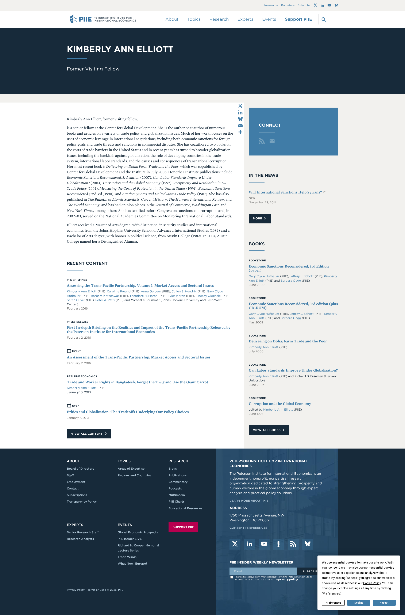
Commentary (178, 482)
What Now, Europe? (132, 563)
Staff (70, 475)
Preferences (333, 602)
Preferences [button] (331, 593)
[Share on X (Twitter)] (240, 106)
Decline (358, 602)
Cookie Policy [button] (372, 583)
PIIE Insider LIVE (130, 539)
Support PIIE (298, 19)
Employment (76, 482)
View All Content (87, 433)
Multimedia (177, 495)
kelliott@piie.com (272, 141)
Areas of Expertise (131, 468)
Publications (178, 475)
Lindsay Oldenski (208, 295)
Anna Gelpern (151, 291)
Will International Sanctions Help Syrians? (286, 192)
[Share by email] (240, 125)
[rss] (293, 544)
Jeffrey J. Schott (302, 276)
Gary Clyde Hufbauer (264, 276)
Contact (73, 488)
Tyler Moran (177, 295)
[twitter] (235, 544)
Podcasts (175, 488)
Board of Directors (80, 468)
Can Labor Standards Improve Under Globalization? (293, 370)
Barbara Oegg (291, 280)
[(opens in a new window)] (315, 5)
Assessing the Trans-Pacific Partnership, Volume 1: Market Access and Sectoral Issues (140, 285)
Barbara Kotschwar (105, 295)
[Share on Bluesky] (240, 119)
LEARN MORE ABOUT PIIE (249, 500)
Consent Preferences (248, 527)
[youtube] (264, 544)
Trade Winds (127, 557)
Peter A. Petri (105, 300)
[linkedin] (249, 544)
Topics (124, 461)
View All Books (267, 430)
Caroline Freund (119, 291)
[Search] (323, 19)
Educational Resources (185, 508)
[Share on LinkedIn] (240, 112)
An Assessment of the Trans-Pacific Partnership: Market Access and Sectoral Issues (139, 357)
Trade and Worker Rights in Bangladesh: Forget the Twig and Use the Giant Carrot (137, 382)
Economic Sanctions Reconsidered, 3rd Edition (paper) (289, 268)
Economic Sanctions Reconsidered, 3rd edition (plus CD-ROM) (293, 305)
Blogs (173, 468)
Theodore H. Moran (144, 295)
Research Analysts (80, 539)
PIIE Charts (177, 501)
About (73, 461)
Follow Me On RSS (262, 141)
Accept (384, 602)
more (258, 218)
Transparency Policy (82, 501)
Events (269, 19)
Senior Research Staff (83, 532)
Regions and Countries (134, 475)
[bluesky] (307, 544)
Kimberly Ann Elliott (82, 291)
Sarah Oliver (76, 300)
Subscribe (304, 5)
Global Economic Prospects (138, 532)
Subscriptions (77, 495)
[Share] (240, 132)
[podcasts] (278, 544)
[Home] (103, 19)
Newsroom (271, 5)
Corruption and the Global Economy (280, 403)
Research (178, 461)
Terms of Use (96, 589)
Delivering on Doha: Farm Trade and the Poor (288, 341)
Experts (75, 525)
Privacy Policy (76, 589)
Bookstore (287, 5)
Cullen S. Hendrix (184, 291)
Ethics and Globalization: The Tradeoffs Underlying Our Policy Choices (128, 412)
